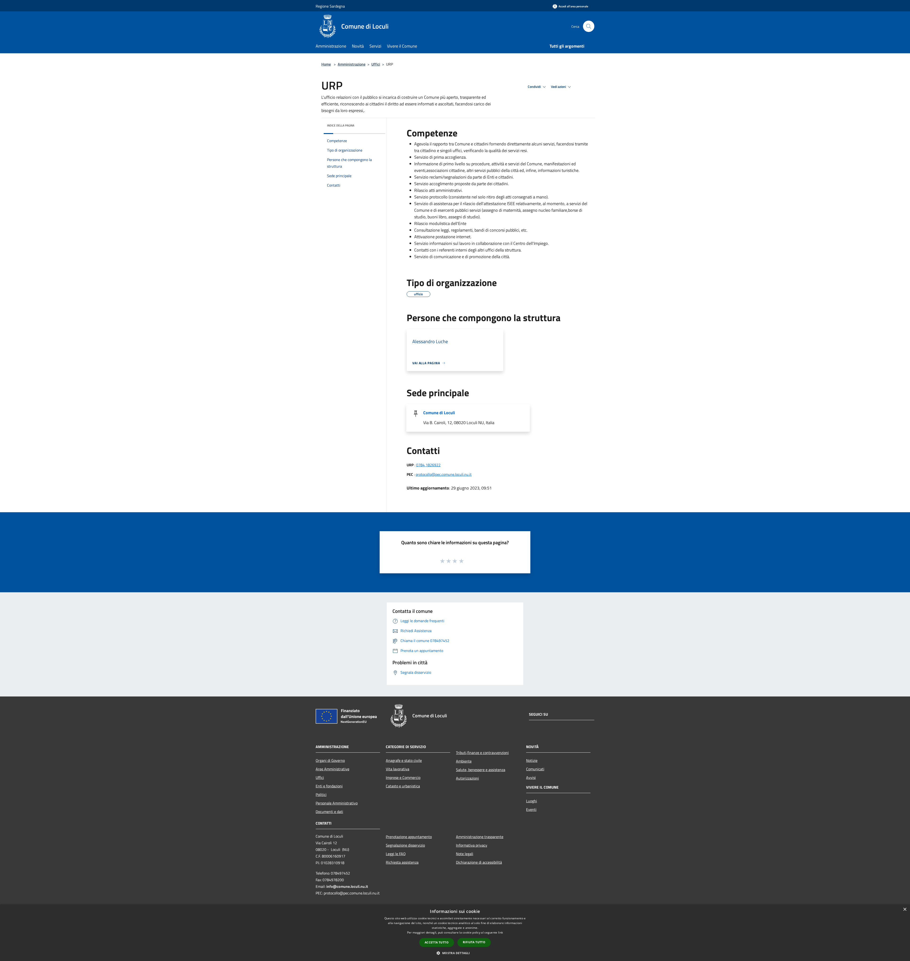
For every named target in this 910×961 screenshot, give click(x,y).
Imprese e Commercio (403, 777)
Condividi (534, 86)
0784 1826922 (428, 465)
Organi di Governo (330, 760)
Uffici (375, 64)
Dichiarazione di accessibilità (479, 862)
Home (326, 64)
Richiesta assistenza (402, 862)
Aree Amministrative (332, 769)
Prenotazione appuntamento (409, 837)
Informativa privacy (471, 845)
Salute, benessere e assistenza (480, 769)
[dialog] (455, 932)
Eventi (531, 809)
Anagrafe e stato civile (404, 760)
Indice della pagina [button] (340, 125)
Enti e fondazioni (329, 786)
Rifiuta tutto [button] (474, 942)
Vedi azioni (559, 86)
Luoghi (531, 801)
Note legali (464, 854)
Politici (321, 794)
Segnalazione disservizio (405, 845)
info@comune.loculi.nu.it (347, 886)
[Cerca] (588, 26)
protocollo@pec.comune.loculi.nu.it (444, 474)
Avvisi (531, 777)
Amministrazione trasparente (479, 837)
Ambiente (464, 761)
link (500, 932)
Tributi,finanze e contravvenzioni (482, 752)
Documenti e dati (329, 811)
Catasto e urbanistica (403, 786)
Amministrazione (351, 64)
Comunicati (535, 769)
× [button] (904, 909)
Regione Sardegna (330, 6)
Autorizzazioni (467, 778)
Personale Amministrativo (337, 803)
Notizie (531, 760)
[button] (455, 953)
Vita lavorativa (397, 769)
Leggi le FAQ (396, 854)
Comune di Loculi (439, 412)
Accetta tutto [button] (437, 942)
